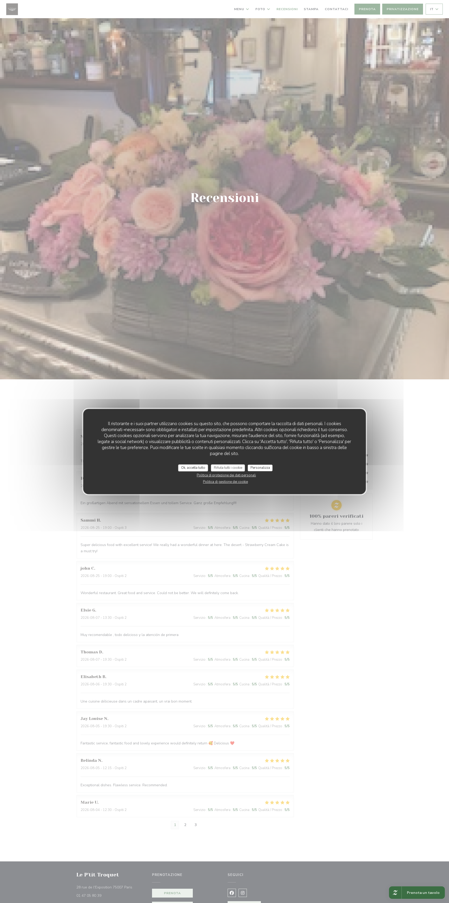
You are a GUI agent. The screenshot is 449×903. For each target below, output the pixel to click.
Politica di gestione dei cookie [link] (225, 481)
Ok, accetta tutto (193, 467)
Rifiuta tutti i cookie (228, 467)
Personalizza (260, 467)
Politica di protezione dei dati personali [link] (226, 475)
